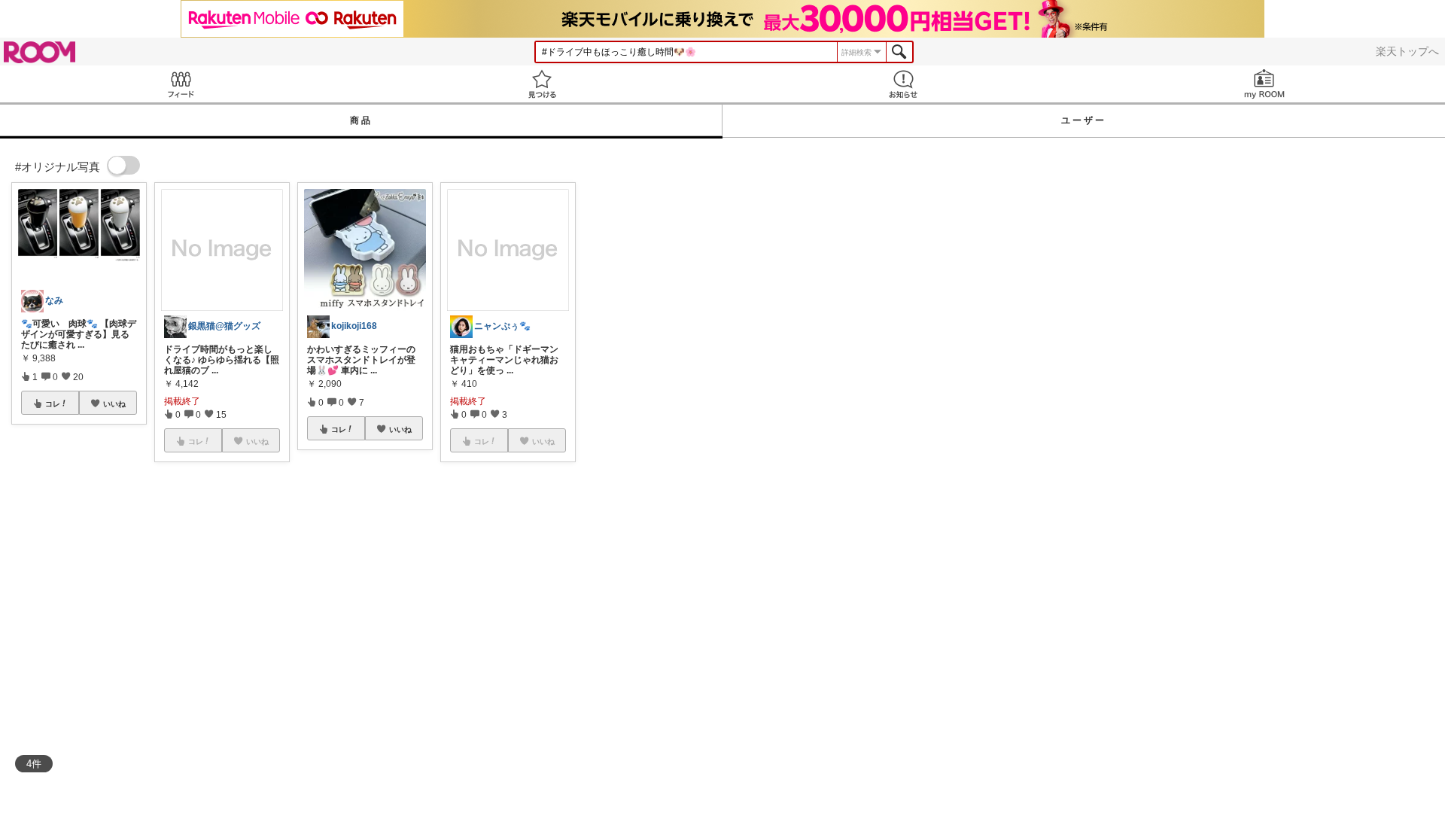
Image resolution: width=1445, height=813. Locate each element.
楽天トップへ (1407, 51)
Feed (180, 83)
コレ (52, 403)
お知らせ (903, 83)
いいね (114, 403)
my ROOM (1264, 83)
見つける (541, 83)
